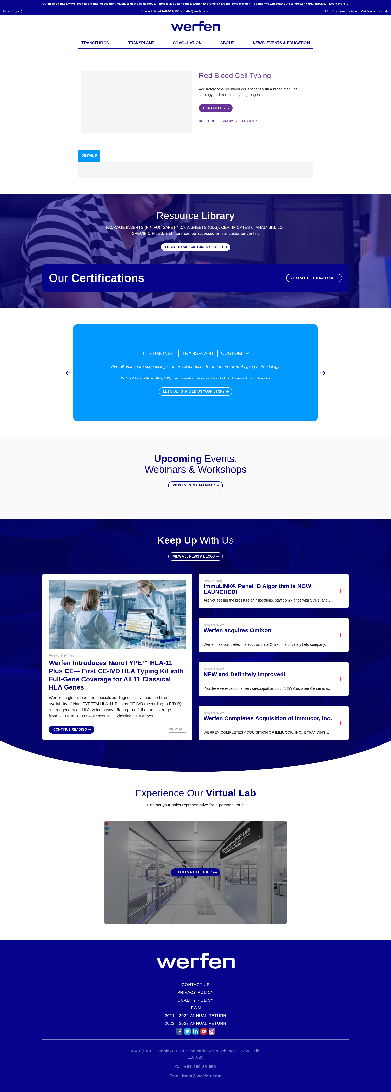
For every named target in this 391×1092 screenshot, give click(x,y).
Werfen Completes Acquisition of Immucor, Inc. (268, 718)
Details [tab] (89, 155)
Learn (248, 121)
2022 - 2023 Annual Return (195, 1023)
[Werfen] (195, 26)
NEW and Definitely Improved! (245, 674)
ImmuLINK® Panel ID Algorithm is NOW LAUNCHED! (257, 589)
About (227, 43)
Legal (196, 1008)
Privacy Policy (195, 992)
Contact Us (196, 984)
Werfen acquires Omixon (237, 630)
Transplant (141, 43)
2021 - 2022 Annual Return (195, 1015)
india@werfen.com (196, 11)
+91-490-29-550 (168, 11)
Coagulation (187, 43)
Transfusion (95, 43)
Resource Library (216, 121)
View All (177, 729)
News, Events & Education (281, 43)
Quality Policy (195, 1000)
